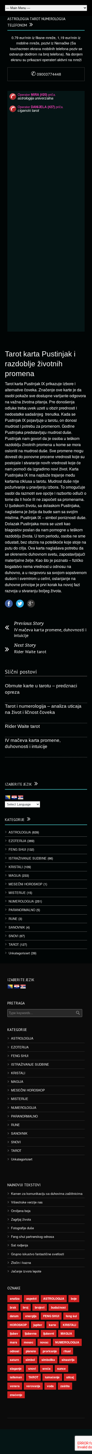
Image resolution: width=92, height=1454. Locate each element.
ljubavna (31, 1333)
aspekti (31, 1298)
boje (74, 1298)
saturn (14, 1359)
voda (50, 1386)
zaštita (65, 1386)
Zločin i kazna (21, 1262)
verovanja (33, 1386)
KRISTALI (16, 866)
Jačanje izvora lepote (26, 1271)
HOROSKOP (18, 1325)
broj (25, 1307)
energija (31, 1316)
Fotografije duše (22, 1228)
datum (14, 1316)
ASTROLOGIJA (20, 832)
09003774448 (46, 74)
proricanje (50, 1351)
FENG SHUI (17, 849)
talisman (16, 1377)
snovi (32, 1368)
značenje (16, 1395)
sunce (61, 1368)
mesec (28, 1342)
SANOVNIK (17, 927)
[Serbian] (21, 797)
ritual (67, 1351)
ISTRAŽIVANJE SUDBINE (28, 858)
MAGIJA (15, 875)
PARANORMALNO (22, 909)
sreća (46, 1368)
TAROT (14, 944)
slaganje (16, 1368)
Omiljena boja (20, 1210)
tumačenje (52, 1377)
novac (44, 1342)
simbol (30, 1359)
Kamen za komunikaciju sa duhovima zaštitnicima (46, 1193)
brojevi (39, 1307)
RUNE (13, 918)
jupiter (37, 1325)
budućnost (58, 1307)
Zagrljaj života (21, 1219)
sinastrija (68, 1359)
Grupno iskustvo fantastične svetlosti (37, 1254)
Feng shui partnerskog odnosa (32, 1236)
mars (13, 1342)
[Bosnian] (8, 797)
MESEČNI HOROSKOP (25, 884)
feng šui (71, 1316)
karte (52, 1325)
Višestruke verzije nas (27, 1202)
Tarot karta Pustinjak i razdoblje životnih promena (40, 364)
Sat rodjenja (19, 1245)
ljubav (14, 1333)
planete (31, 1351)
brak (13, 1307)
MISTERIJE (17, 892)
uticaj (70, 1377)
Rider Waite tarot (30, 651)
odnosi (14, 1351)
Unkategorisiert (19, 953)
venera (15, 1386)
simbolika (48, 1359)
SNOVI (13, 935)
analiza (15, 1298)
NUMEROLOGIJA (21, 901)
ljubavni (48, 1333)
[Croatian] (14, 797)
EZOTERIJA (17, 840)
